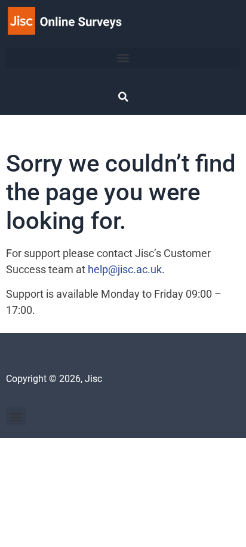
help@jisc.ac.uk (125, 269)
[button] (123, 58)
